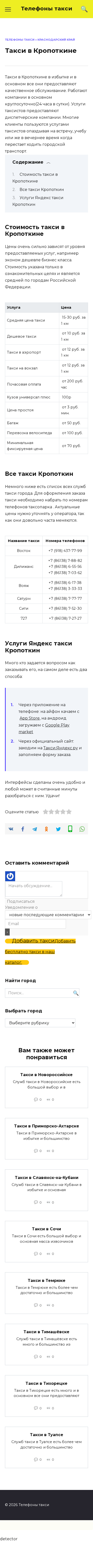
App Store (30, 718)
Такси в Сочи (46, 1229)
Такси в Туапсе (46, 1434)
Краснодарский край (56, 39)
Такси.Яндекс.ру (60, 748)
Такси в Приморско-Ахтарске (46, 1126)
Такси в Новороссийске (46, 1074)
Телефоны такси (46, 8)
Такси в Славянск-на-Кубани (46, 1177)
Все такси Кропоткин (42, 189)
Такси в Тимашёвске (46, 1332)
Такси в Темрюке (46, 1280)
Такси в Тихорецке (46, 1383)
